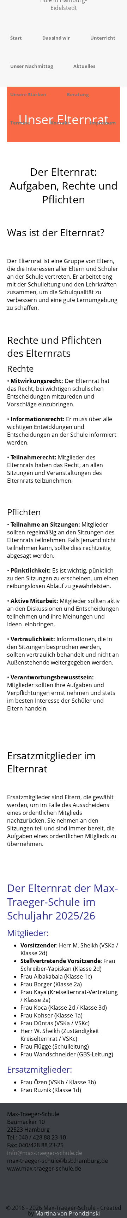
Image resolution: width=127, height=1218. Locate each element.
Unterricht (102, 38)
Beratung (78, 94)
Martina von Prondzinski (67, 1213)
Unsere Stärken (28, 94)
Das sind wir (56, 38)
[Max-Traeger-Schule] (63, 11)
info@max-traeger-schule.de (44, 1153)
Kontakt (59, 123)
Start (16, 38)
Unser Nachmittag (31, 66)
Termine (20, 123)
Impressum (103, 123)
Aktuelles (84, 66)
